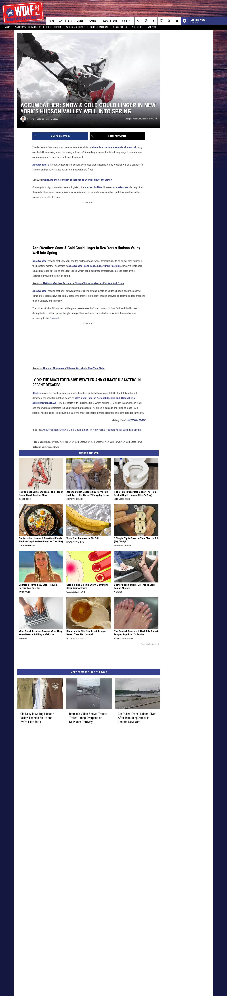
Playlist (93, 21)
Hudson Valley (52, 442)
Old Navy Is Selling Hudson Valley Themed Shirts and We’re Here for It (37, 718)
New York (64, 442)
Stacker (36, 393)
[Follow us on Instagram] (161, 21)
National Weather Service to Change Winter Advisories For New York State (83, 283)
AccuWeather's (40, 164)
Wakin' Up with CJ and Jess (28, 27)
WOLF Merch (137, 27)
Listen (80, 21)
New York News (112, 442)
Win (115, 21)
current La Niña (93, 187)
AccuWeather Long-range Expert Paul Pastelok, (94, 265)
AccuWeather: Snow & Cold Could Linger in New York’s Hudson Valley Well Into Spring (91, 429)
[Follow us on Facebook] (154, 21)
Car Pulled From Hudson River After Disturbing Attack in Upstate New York (137, 718)
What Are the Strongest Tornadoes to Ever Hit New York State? (77, 179)
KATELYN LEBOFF (136, 420)
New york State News (131, 442)
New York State (77, 442)
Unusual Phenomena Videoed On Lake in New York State (74, 368)
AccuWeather (121, 187)
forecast (54, 318)
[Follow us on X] (169, 21)
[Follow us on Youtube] (177, 21)
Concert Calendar (99, 27)
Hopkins (30, 119)
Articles (49, 447)
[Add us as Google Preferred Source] (146, 21)
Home (51, 21)
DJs (70, 21)
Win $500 (152, 27)
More (7, 27)
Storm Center (120, 27)
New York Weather (95, 442)
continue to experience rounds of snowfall (112, 147)
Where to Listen (53, 27)
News (105, 21)
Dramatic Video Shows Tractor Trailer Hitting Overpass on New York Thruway (88, 718)
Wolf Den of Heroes (75, 27)
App (61, 21)
